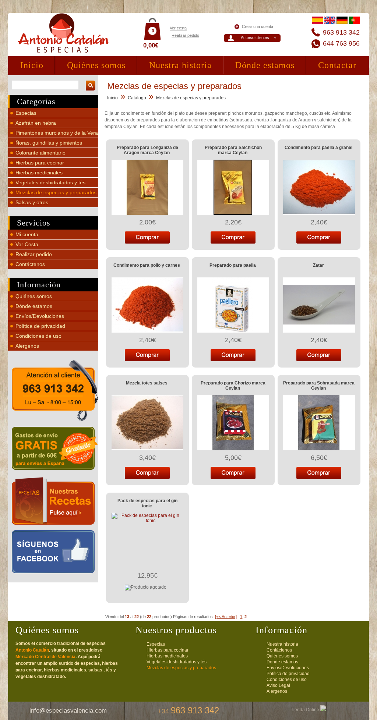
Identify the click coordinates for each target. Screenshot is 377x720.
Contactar (337, 65)
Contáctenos (30, 264)
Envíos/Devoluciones (39, 316)
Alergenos (27, 346)
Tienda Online (305, 709)
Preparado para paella (232, 265)
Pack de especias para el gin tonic (147, 503)
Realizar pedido (185, 35)
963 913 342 (341, 32)
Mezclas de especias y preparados (55, 192)
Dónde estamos (265, 65)
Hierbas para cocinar (39, 163)
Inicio (31, 65)
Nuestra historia (180, 65)
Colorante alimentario (40, 153)
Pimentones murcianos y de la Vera (56, 133)
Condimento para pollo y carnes (146, 265)
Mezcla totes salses (147, 383)
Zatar (318, 265)
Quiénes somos (96, 65)
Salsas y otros (31, 202)
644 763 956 (341, 43)
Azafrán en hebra (35, 123)
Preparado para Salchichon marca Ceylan (233, 150)
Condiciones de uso (38, 336)
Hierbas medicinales (39, 172)
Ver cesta (178, 28)
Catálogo (137, 97)
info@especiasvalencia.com (68, 710)
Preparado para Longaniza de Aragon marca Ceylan (147, 150)
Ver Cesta (26, 244)
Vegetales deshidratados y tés (50, 182)
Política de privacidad (40, 326)
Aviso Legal (278, 685)
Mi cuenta (26, 234)
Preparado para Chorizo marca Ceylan (233, 385)
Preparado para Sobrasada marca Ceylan (319, 385)
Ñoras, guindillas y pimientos (48, 143)
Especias (25, 113)
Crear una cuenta (257, 26)
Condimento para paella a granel (318, 147)
